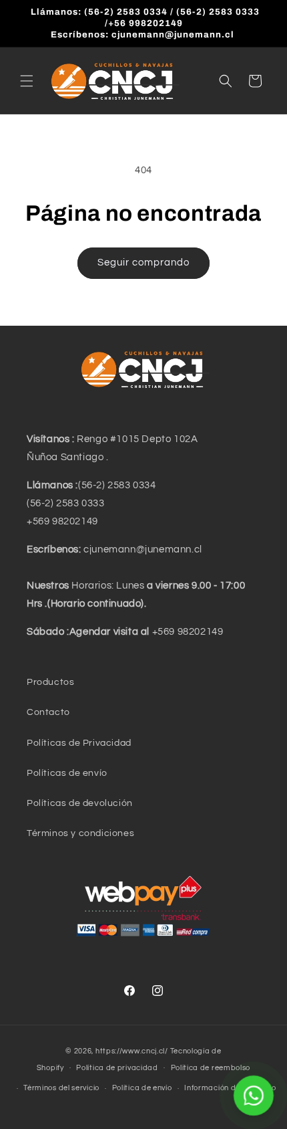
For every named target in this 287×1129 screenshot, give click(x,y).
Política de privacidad (117, 1067)
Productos (50, 682)
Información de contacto (230, 1088)
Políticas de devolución (80, 803)
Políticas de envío (67, 773)
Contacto (48, 712)
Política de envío (142, 1088)
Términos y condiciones (80, 833)
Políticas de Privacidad (79, 743)
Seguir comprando (143, 263)
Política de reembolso (211, 1067)
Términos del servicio (61, 1088)
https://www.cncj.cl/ (131, 1051)
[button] (26, 81)
